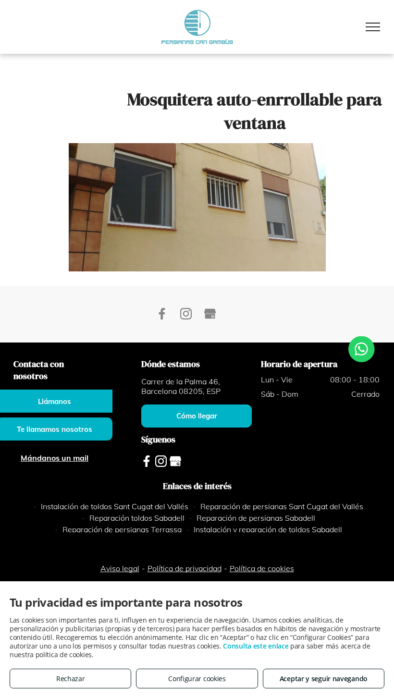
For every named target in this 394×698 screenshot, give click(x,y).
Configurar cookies (197, 678)
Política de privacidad (185, 568)
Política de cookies (262, 568)
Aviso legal (119, 568)
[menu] (372, 26)
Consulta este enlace (255, 645)
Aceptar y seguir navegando (324, 678)
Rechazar (70, 678)
